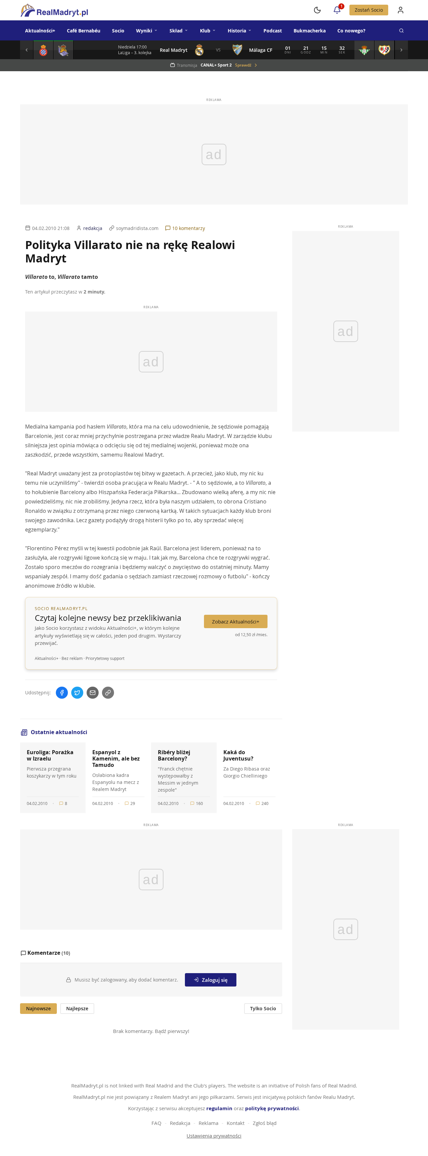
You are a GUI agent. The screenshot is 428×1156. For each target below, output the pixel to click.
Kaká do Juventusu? (238, 755)
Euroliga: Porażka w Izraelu (50, 755)
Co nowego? (351, 30)
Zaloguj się (215, 979)
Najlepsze (77, 1008)
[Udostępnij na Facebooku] (62, 693)
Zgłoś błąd (265, 1123)
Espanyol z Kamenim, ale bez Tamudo (116, 758)
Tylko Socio (263, 1008)
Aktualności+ (40, 30)
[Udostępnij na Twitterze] (77, 693)
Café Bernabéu (83, 30)
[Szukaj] (401, 30)
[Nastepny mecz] (401, 49)
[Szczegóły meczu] (43, 49)
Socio (118, 30)
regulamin (219, 1108)
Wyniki (144, 30)
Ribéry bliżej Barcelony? (174, 755)
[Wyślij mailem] (93, 693)
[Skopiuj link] (108, 693)
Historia (237, 30)
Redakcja (180, 1123)
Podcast (272, 30)
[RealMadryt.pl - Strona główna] (54, 10)
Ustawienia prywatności (214, 1135)
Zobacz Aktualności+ (235, 621)
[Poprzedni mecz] (26, 49)
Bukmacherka (310, 30)
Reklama (208, 1123)
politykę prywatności (272, 1108)
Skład (176, 30)
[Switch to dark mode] (317, 10)
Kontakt (235, 1123)
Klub (205, 30)
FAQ (156, 1123)
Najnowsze (38, 1008)
